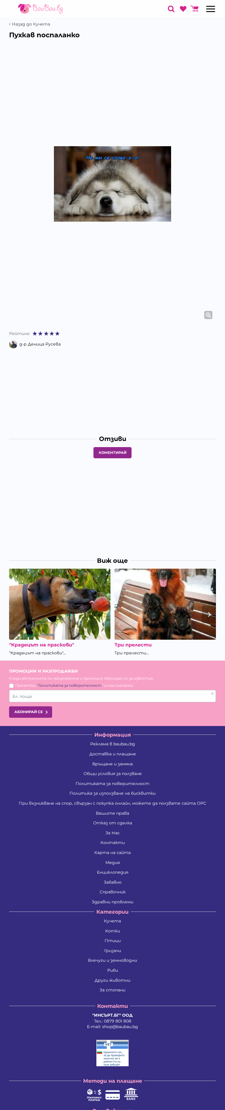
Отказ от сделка (112, 823)
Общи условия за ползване (112, 773)
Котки (112, 931)
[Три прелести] (165, 604)
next (209, 614)
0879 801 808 (117, 1021)
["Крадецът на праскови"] (59, 604)
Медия (112, 862)
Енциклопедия (112, 872)
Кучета (112, 921)
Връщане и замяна (112, 764)
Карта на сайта (112, 852)
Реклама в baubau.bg (112, 744)
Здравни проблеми (112, 901)
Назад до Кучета (31, 24)
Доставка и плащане (112, 754)
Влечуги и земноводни (112, 960)
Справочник (113, 892)
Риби (112, 970)
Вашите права (112, 813)
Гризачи (112, 950)
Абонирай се (28, 712)
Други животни (112, 980)
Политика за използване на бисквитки (112, 793)
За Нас (112, 833)
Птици (113, 940)
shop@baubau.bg (120, 1026)
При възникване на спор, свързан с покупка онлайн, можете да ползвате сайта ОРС (112, 803)
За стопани (112, 990)
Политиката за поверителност (70, 685)
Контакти (112, 842)
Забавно (113, 882)
